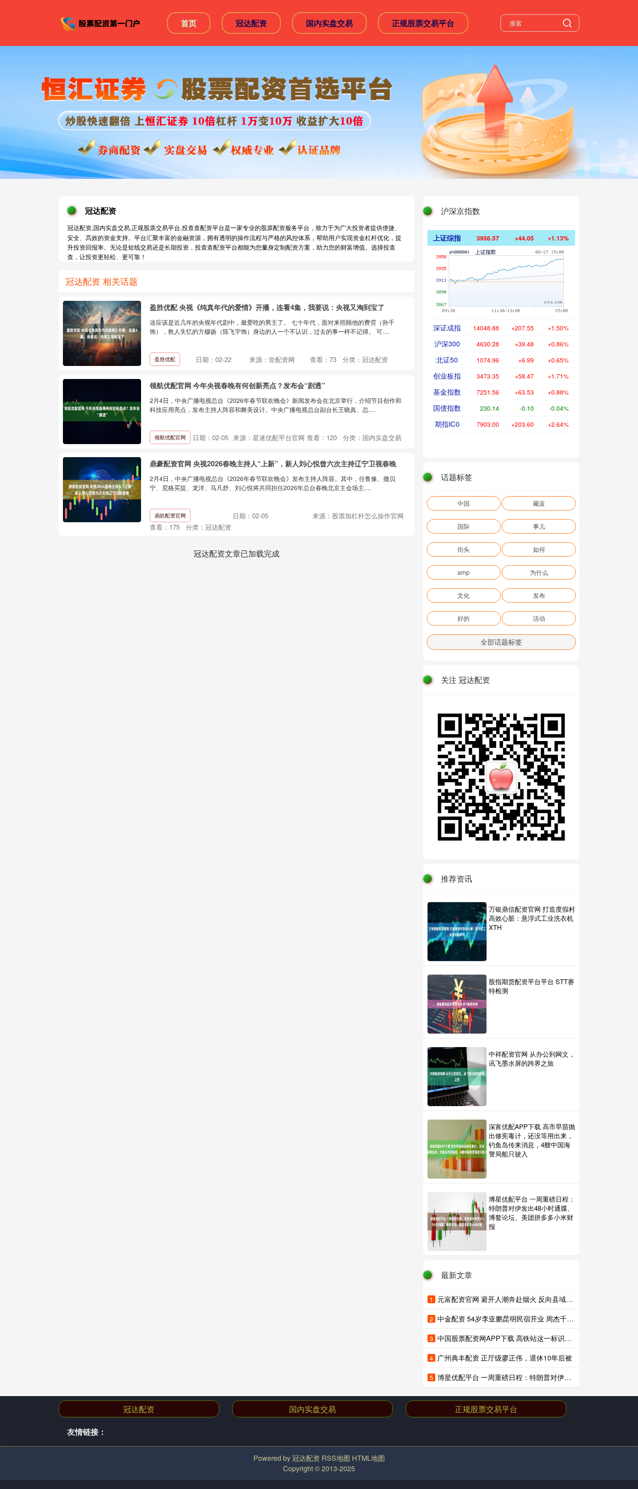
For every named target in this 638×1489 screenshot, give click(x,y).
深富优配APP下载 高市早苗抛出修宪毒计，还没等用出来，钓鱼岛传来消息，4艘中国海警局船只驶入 (532, 1140)
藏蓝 (539, 503)
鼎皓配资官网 (170, 515)
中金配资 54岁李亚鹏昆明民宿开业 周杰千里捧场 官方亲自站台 (534, 1319)
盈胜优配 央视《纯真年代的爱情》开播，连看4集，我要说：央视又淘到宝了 (267, 307)
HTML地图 (368, 1458)
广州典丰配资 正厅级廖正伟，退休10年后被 (504, 1358)
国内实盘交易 (329, 23)
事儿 (539, 526)
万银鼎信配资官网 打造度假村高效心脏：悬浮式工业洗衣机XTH (532, 918)
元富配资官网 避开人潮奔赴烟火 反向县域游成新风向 (519, 1299)
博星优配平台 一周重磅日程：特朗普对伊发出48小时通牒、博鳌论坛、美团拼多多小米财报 (532, 1212)
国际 (463, 526)
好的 (463, 618)
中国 (463, 503)
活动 (539, 618)
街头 (463, 549)
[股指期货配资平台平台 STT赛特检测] (457, 1004)
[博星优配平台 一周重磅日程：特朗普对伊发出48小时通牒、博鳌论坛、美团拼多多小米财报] (457, 1221)
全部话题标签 (501, 642)
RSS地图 (336, 1458)
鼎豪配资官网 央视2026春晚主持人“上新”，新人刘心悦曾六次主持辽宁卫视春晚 (273, 463)
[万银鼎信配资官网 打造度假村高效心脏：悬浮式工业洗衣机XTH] (457, 931)
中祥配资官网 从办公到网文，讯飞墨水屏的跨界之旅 (532, 1058)
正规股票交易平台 (423, 23)
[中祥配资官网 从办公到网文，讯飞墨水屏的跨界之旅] (457, 1076)
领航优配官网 (170, 437)
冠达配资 (251, 23)
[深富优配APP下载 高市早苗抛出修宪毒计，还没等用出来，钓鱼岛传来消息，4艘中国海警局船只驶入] (457, 1149)
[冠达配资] (101, 22)
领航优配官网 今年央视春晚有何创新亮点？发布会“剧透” (237, 385)
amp (463, 572)
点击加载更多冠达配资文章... (237, 553)
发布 (539, 595)
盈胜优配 (165, 358)
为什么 (539, 572)
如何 (539, 549)
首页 (189, 23)
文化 (463, 595)
